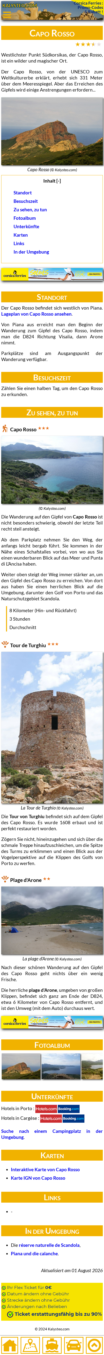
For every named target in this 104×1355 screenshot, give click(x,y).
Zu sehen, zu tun (30, 209)
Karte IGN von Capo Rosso (38, 1178)
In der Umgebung (31, 252)
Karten (21, 235)
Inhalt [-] (52, 181)
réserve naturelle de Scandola (49, 1245)
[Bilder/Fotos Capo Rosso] (21, 1067)
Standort (23, 192)
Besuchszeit (26, 201)
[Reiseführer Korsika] (30, 1345)
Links (19, 243)
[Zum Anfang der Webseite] (94, 1345)
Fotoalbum (25, 218)
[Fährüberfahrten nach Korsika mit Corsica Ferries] (52, 279)
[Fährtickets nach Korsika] (52, 1345)
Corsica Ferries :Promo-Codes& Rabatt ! (88, 7)
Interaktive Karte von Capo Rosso (45, 1169)
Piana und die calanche (34, 1253)
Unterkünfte (26, 226)
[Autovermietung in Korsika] (73, 1345)
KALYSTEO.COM (19, 5)
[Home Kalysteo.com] (9, 1345)
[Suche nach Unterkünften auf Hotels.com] (46, 1109)
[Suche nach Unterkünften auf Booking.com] (69, 1109)
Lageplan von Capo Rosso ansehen (36, 314)
